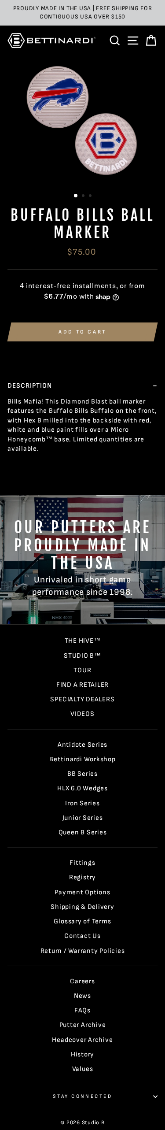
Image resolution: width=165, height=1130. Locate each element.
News (82, 996)
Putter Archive (82, 1025)
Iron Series (82, 803)
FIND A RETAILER (82, 685)
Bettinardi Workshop (82, 759)
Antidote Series (82, 745)
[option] (82, 12)
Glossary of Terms (82, 921)
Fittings (82, 863)
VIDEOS (82, 714)
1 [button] (76, 196)
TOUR (82, 670)
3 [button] (91, 196)
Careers (82, 981)
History (82, 1054)
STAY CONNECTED (82, 1096)
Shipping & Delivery (82, 907)
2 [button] (84, 196)
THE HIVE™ (83, 641)
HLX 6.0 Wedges (82, 788)
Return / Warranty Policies (82, 951)
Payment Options (82, 892)
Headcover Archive (82, 1040)
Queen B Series (83, 832)
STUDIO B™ (82, 656)
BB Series (82, 774)
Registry (82, 877)
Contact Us (82, 936)
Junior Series (82, 818)
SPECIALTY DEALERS (82, 699)
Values (82, 1069)
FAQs (82, 1010)
